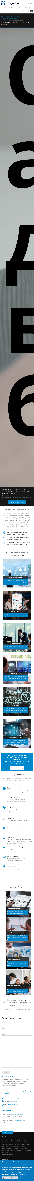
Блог (16, 7)
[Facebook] (22, 11)
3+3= (3, 1066)
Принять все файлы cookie (10, 1178)
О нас (4, 7)
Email (3, 1028)
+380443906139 (13, 1101)
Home (2, 16)
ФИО (3, 1022)
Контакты (10, 7)
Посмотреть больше (8, 1154)
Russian (29, 3)
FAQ (21, 7)
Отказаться (23, 1177)
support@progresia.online (19, 1120)
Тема (3, 1040)
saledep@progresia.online (17, 1114)
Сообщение (5, 1046)
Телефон (4, 1034)
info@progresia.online (13, 1104)
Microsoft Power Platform (12, 16)
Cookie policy (23, 1174)
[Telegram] (25, 11)
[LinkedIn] (27, 11)
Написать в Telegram (15, 1098)
